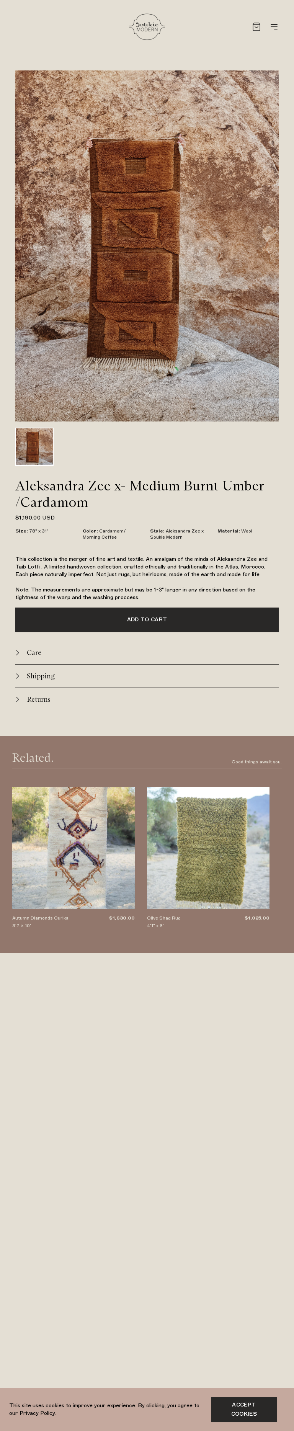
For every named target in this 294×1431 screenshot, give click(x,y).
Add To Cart (147, 619)
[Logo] (147, 26)
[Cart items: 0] (256, 27)
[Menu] (274, 26)
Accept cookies (244, 1409)
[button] (147, 653)
